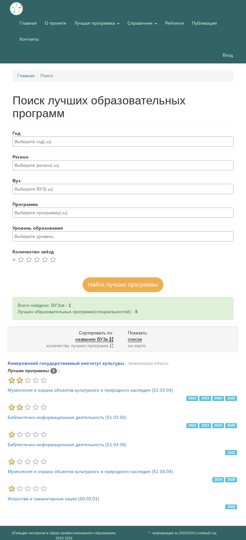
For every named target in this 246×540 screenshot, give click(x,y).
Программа (25, 204)
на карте (137, 345)
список (135, 339)
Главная (28, 23)
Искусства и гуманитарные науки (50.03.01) (53, 498)
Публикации (204, 23)
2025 (231, 398)
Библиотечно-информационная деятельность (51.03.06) (67, 417)
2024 (218, 398)
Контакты (29, 39)
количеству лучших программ (78, 345)
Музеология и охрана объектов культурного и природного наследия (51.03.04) (90, 390)
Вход (228, 55)
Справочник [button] (140, 23)
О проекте (57, 23)
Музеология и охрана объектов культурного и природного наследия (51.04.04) (90, 471)
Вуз (16, 180)
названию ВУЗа (92, 339)
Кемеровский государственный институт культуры (66, 363)
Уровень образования (37, 228)
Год (16, 133)
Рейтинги (174, 23)
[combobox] (123, 141)
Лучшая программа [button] (95, 23)
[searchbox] (123, 141)
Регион (20, 157)
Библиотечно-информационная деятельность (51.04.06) (67, 444)
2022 (192, 398)
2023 (205, 398)
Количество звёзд (33, 251)
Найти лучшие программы (123, 285)
